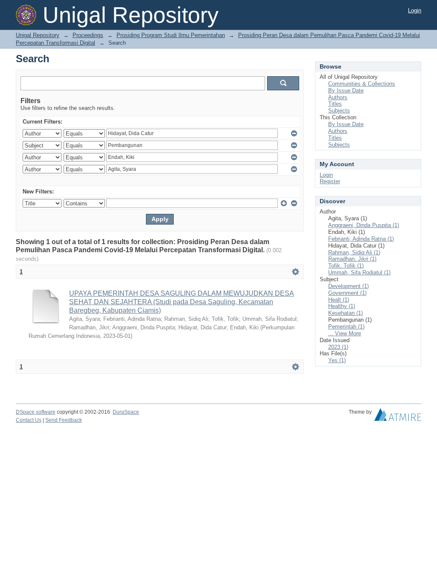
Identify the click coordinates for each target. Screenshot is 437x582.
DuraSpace (126, 412)
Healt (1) (338, 300)
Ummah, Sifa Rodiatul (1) (359, 272)
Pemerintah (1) (346, 326)
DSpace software (35, 412)
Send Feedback (63, 420)
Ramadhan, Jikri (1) (352, 259)
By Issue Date (346, 90)
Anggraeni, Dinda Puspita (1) (363, 225)
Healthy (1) (341, 306)
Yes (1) (337, 360)
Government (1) (347, 293)
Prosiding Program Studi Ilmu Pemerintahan (171, 35)
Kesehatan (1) (345, 313)
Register (330, 181)
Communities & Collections (361, 84)
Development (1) (348, 286)
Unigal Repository (37, 35)
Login (414, 10)
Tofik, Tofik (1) (346, 265)
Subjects (339, 110)
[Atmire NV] (397, 417)
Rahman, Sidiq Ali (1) (354, 252)
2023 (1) (338, 347)
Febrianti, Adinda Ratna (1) (361, 239)
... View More (344, 333)
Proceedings (88, 35)
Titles (335, 104)
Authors (337, 97)
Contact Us (28, 420)
